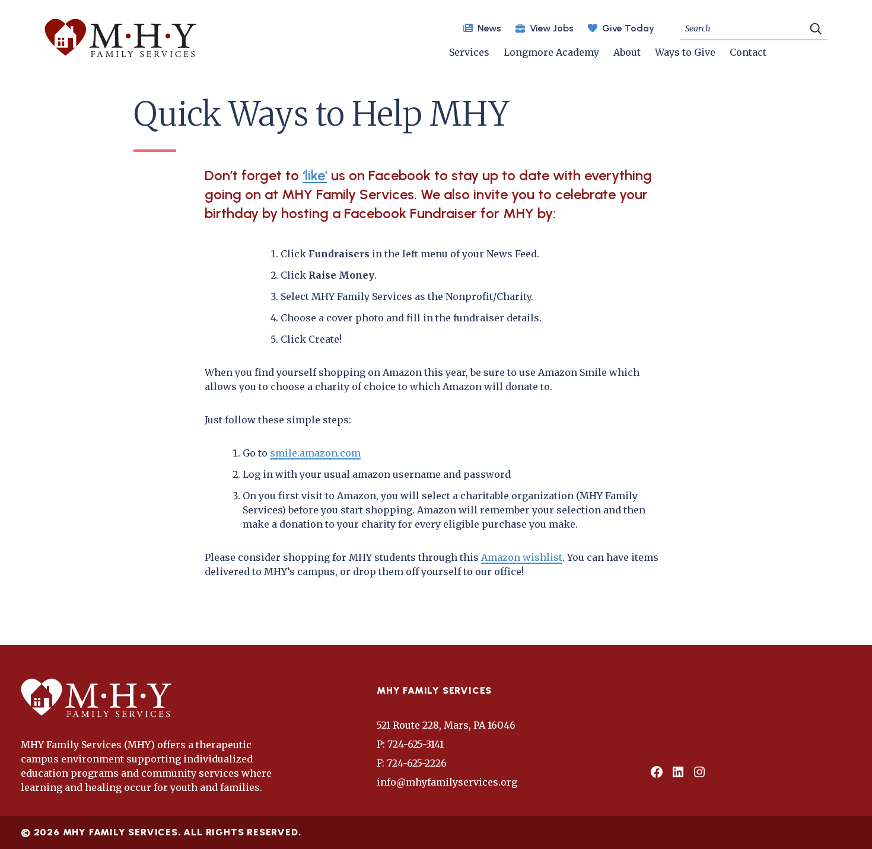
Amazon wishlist (521, 557)
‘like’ (315, 175)
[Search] (815, 28)
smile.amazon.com (315, 453)
